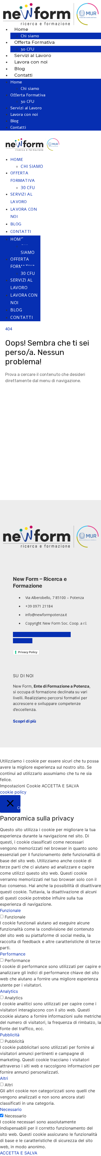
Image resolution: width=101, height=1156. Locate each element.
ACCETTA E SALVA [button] (60, 785)
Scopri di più (24, 721)
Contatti (23, 75)
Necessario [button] (11, 1109)
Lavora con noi (30, 62)
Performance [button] (12, 954)
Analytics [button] (9, 991)
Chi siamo (30, 36)
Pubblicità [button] (9, 1034)
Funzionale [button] (10, 910)
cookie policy (13, 792)
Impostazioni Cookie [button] (20, 785)
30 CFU (27, 49)
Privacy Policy (27, 652)
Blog (19, 68)
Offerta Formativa (34, 42)
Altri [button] (4, 1078)
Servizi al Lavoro (32, 55)
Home (21, 29)
